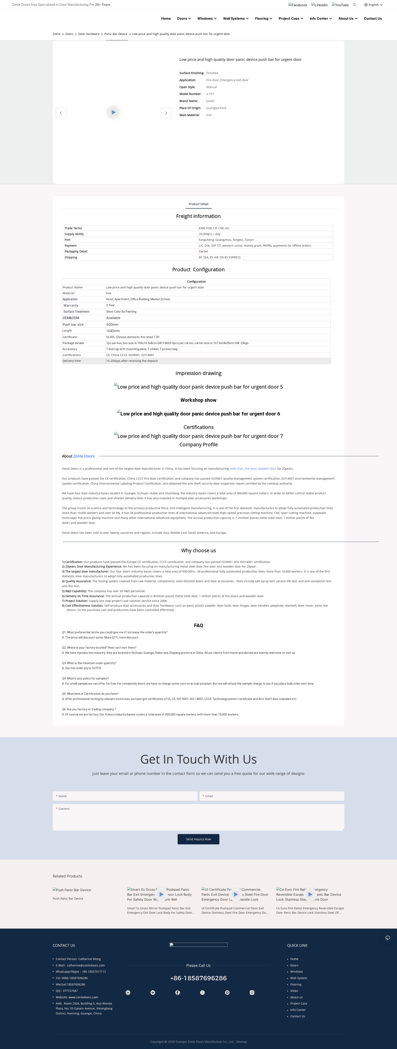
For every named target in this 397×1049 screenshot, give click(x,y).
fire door (251, 468)
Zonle (56, 34)
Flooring (295, 984)
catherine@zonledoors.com (86, 965)
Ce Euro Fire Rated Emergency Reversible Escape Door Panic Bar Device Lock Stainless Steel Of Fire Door (310, 910)
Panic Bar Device (115, 34)
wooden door (267, 468)
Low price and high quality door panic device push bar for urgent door (181, 34)
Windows (296, 971)
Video (294, 991)
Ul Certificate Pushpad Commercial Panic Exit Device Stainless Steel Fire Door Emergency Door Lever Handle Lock (235, 910)
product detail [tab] (198, 204)
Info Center (298, 1010)
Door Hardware (88, 34)
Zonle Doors (84, 456)
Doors (69, 34)
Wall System (298, 978)
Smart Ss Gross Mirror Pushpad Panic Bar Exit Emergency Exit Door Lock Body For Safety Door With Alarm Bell (159, 910)
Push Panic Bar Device (68, 898)
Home (294, 959)
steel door (237, 468)
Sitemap (241, 1041)
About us (296, 997)
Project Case (298, 1003)
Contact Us (297, 1016)
